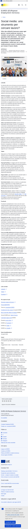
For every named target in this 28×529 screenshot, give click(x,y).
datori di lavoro (14, 315)
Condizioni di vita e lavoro (7, 310)
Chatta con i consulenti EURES (8, 426)
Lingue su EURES (5, 449)
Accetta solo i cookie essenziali (13, 525)
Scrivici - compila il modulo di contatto (9, 475)
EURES (12, 307)
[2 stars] (4, 401)
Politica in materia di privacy (7, 491)
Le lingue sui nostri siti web (7, 489)
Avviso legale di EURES (6, 454)
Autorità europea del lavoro (7, 339)
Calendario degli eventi (6, 317)
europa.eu (9, 464)
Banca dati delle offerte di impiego (9, 312)
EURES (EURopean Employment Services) (13, 411)
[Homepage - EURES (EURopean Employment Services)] (9, 5)
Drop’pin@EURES (5, 304)
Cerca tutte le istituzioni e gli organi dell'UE (11, 502)
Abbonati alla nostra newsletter (8, 442)
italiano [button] (18, 4)
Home (4, 17)
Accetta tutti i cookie (10, 522)
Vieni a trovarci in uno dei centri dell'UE (10, 477)
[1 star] (3, 401)
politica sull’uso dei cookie (13, 514)
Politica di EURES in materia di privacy (10, 453)
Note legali (3, 493)
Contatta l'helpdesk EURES (7, 424)
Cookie (2, 495)
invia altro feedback (10, 404)
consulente (7, 307)
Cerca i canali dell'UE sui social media (10, 483)
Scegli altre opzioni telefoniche (8, 473)
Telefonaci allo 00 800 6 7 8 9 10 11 (9, 471)
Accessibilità (4, 417)
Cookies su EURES (5, 451)
